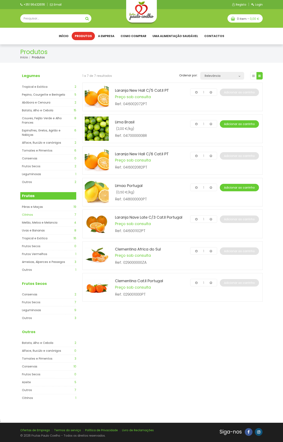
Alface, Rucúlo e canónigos (41, 143)
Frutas (28, 195)
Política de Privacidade (101, 430)
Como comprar (133, 36)
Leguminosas (31, 174)
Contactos (214, 36)
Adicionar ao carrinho (239, 92)
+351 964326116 (34, 4)
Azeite (26, 382)
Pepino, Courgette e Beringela (43, 95)
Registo (241, 4)
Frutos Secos (31, 166)
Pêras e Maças (32, 207)
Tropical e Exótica (34, 87)
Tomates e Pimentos (37, 150)
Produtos (83, 36)
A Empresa (106, 36)
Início (64, 36)
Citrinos (27, 215)
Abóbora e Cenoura (36, 102)
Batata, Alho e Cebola (37, 110)
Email (58, 4)
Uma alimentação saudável (175, 36)
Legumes (31, 75)
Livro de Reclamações (138, 430)
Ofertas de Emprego (35, 430)
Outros (27, 182)
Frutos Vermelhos (34, 254)
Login (259, 4)
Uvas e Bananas (33, 230)
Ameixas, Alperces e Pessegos (43, 262)
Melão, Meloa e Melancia (39, 222)
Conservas (29, 158)
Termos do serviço (67, 430)
